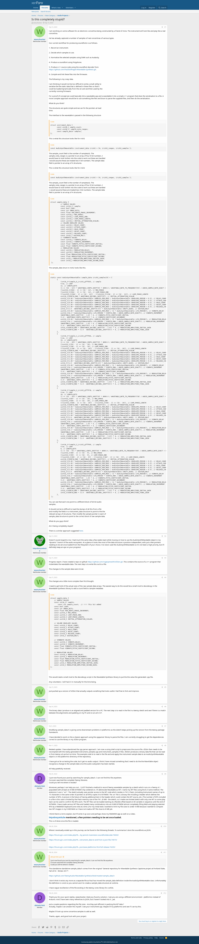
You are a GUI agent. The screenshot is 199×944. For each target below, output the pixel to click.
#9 (165, 774)
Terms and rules (136, 938)
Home (35, 7)
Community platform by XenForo (99, 942)
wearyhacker (37, 23)
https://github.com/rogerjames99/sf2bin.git (105, 562)
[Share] (162, 27)
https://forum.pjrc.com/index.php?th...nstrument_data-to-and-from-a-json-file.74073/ (83, 840)
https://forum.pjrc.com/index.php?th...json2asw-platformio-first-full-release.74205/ (82, 847)
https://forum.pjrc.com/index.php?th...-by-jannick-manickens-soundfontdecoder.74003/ (84, 835)
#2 (165, 536)
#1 (165, 27)
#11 (165, 852)
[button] (62, 8)
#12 (165, 893)
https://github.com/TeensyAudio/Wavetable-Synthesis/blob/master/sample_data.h (81, 876)
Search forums (46, 11)
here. (81, 531)
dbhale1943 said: (56, 857)
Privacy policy (148, 938)
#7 (165, 726)
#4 (165, 577)
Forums (45, 7)
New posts (35, 11)
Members (69, 7)
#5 (165, 687)
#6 (165, 707)
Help (156, 938)
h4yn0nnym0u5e (57, 817)
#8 (165, 745)
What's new (56, 7)
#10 (165, 826)
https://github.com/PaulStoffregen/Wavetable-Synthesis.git (72, 69)
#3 (165, 558)
